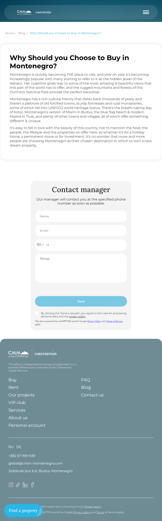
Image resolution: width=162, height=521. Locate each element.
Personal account (26, 425)
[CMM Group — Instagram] (11, 486)
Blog (86, 387)
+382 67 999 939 (21, 456)
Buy (12, 379)
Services (17, 410)
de (18, 447)
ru (11, 447)
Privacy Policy (94, 321)
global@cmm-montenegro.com (35, 463)
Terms (100, 512)
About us (17, 417)
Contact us (92, 394)
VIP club (17, 402)
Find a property (23, 510)
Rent (13, 387)
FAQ (85, 379)
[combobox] (40, 245)
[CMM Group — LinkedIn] (25, 486)
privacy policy (77, 316)
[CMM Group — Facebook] (32, 486)
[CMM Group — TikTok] (18, 486)
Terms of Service (114, 321)
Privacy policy (92, 506)
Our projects (21, 394)
